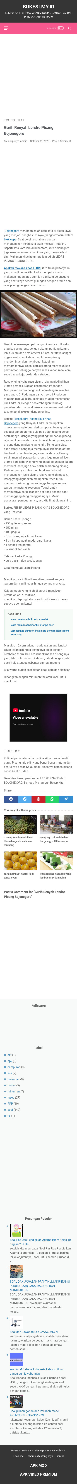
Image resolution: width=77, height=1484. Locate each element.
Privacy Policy (55, 1450)
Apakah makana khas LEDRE (22, 268)
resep (11, 1097)
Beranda (26, 1450)
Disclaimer (19, 1456)
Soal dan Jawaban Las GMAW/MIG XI (34, 1332)
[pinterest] (38, 799)
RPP (10, 1103)
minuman (14, 1091)
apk (10, 1061)
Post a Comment (61, 141)
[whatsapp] (52, 799)
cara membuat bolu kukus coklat (29, 619)
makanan (14, 1079)
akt (9, 1055)
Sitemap (39, 1450)
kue (10, 1073)
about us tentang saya (40, 1456)
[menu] (8, 28)
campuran (14, 1067)
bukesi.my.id (38, 7)
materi (12, 1085)
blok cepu (10, 239)
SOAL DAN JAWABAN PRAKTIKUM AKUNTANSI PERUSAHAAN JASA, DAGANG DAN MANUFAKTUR (40, 1286)
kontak (60, 1456)
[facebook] (11, 799)
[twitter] (25, 799)
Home (14, 1450)
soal (10, 1109)
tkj (9, 1116)
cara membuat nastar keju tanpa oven (32, 625)
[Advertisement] (38, 76)
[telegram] (66, 799)
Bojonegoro (12, 231)
